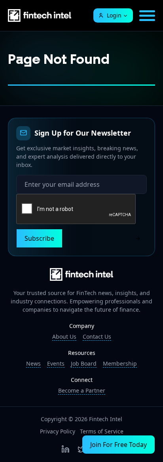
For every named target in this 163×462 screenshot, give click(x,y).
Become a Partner (81, 390)
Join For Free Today (118, 444)
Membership (120, 363)
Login (114, 15)
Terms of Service (101, 431)
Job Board (84, 363)
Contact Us (97, 336)
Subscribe (39, 238)
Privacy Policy (57, 431)
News (33, 363)
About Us (64, 336)
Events (55, 363)
